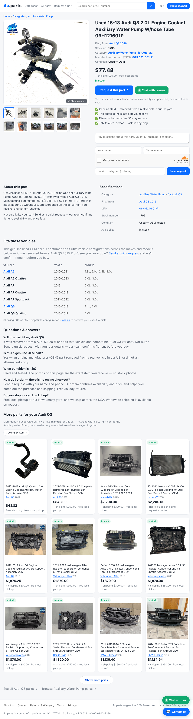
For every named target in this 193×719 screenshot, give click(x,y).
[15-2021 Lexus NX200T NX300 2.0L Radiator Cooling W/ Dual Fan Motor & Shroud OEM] (167, 476)
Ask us (66, 320)
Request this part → (114, 90)
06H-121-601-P (142, 57)
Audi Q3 (9, 306)
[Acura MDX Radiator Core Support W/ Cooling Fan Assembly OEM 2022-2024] (120, 476)
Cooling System (16, 432)
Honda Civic (59, 655)
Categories (31, 5)
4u (12, 5)
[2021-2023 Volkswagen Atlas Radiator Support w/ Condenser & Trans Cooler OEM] (73, 555)
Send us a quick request (49, 214)
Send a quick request (124, 253)
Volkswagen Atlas (62, 576)
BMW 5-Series (108, 655)
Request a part (63, 5)
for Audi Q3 (145, 52)
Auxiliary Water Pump (40, 16)
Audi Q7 (10, 576)
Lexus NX (153, 497)
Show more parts (96, 680)
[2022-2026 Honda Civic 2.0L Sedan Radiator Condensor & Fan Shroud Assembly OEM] (73, 634)
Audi (112, 43)
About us (9, 705)
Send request (178, 171)
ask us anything (138, 123)
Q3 (117, 43)
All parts (46, 5)
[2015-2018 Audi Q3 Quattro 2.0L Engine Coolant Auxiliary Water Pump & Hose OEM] (25, 476)
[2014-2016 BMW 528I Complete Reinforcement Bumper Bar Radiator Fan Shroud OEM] (167, 634)
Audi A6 (9, 271)
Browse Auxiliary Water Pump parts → (69, 689)
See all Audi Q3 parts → (20, 689)
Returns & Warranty (42, 705)
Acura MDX (106, 497)
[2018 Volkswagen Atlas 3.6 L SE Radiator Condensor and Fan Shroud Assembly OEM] (167, 555)
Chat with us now (153, 90)
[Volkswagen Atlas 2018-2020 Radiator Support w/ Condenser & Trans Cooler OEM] (25, 634)
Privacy (72, 705)
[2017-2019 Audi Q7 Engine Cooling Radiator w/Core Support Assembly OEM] (25, 555)
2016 (123, 43)
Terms (61, 705)
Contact (23, 705)
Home (6, 16)
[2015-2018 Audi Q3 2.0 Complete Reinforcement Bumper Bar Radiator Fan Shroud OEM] (73, 476)
